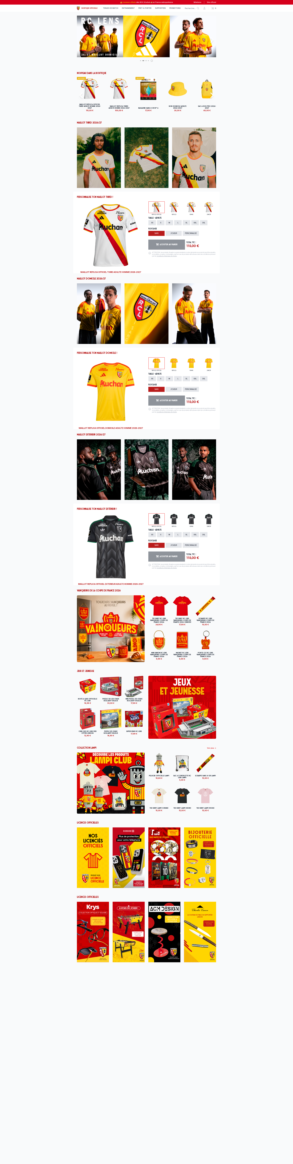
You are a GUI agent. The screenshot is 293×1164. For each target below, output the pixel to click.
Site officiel (211, 2)
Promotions (175, 8)
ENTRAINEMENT (128, 8)
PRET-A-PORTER (144, 8)
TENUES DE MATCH (110, 8)
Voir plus (211, 748)
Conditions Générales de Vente (167, 256)
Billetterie (197, 2)
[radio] (152, 222)
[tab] (156, 207)
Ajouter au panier (168, 244)
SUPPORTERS (160, 8)
